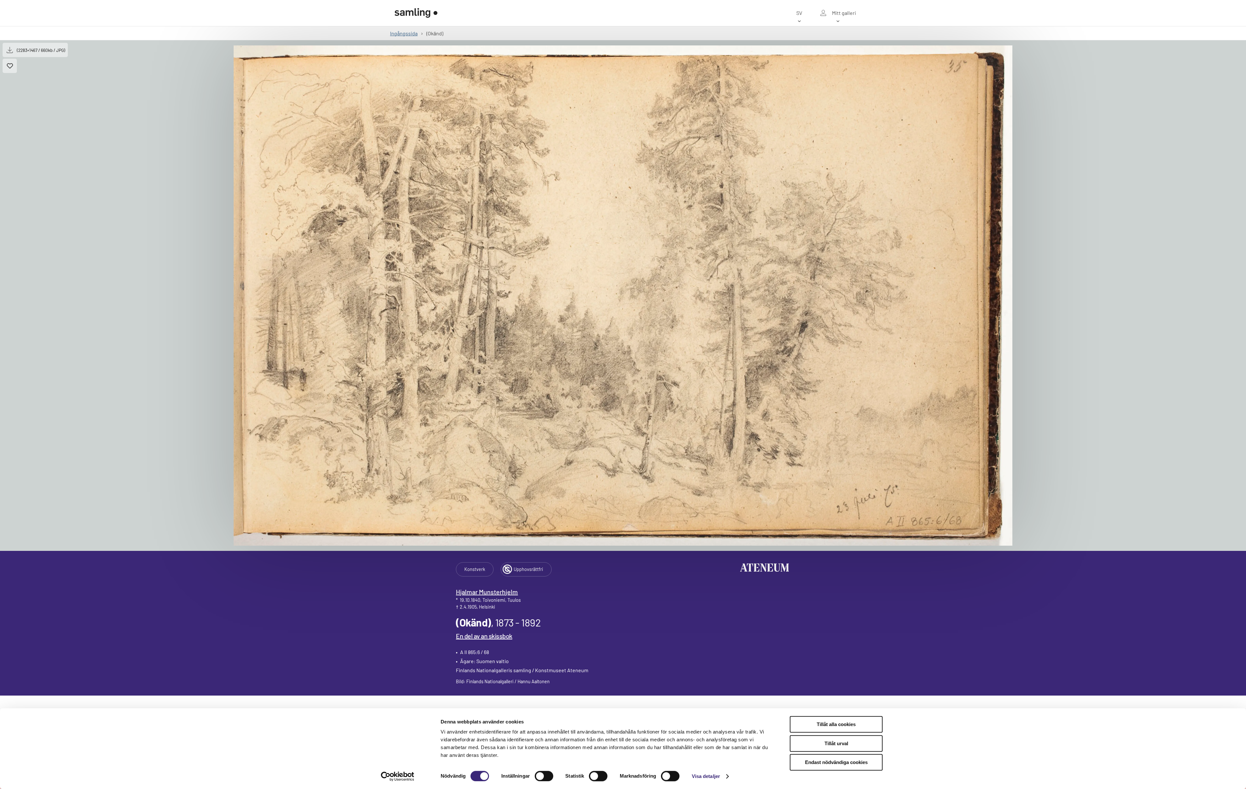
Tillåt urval (836, 743)
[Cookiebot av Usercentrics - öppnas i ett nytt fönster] (397, 776)
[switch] (544, 776)
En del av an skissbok (484, 636)
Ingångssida (404, 33)
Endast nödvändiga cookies (836, 762)
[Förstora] (623, 295)
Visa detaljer (706, 776)
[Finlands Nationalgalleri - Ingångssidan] (416, 13)
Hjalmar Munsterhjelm (487, 592)
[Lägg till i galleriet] (10, 66)
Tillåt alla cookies (836, 724)
